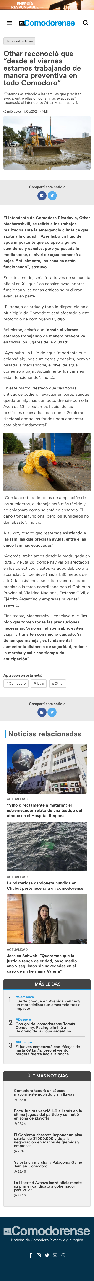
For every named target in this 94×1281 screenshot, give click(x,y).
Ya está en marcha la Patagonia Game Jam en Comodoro (48, 1164)
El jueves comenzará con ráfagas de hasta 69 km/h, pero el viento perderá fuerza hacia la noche (48, 1050)
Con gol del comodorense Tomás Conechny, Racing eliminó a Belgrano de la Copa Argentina (45, 1027)
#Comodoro (16, 683)
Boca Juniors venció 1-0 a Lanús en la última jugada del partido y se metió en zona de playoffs (48, 1114)
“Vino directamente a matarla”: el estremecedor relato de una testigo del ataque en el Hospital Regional (44, 810)
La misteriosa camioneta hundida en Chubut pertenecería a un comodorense (45, 886)
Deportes (25, 1020)
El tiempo (25, 1042)
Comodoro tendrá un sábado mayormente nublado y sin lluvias (44, 1092)
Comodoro (26, 997)
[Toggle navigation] (9, 23)
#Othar (57, 683)
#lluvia (39, 683)
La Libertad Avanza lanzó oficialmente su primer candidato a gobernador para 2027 (48, 1186)
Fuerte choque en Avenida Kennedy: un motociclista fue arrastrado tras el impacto (48, 1005)
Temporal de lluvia (19, 41)
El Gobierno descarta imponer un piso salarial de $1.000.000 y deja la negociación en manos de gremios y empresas (48, 1140)
